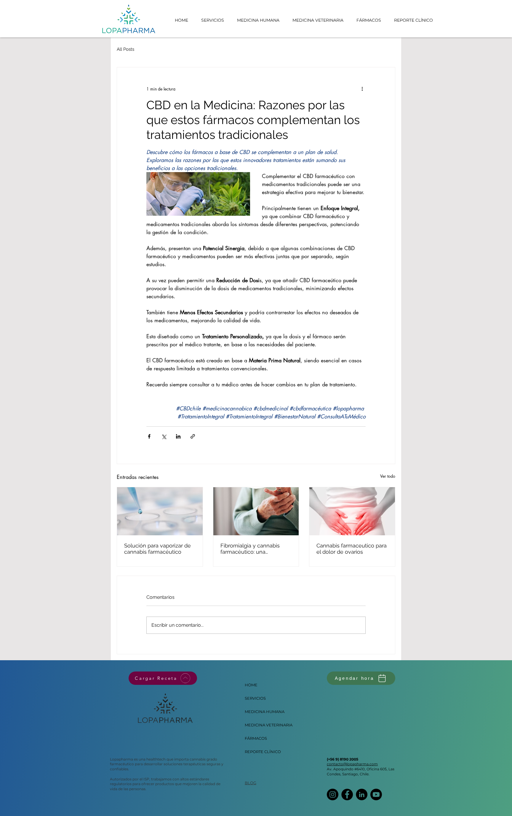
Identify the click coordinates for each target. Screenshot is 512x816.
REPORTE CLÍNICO (259, 751)
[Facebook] (347, 794)
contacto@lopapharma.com (352, 764)
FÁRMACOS (256, 738)
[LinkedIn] (361, 794)
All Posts (125, 49)
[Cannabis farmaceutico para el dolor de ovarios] (352, 511)
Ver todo (387, 476)
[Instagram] (332, 794)
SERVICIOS (255, 698)
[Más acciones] (362, 88)
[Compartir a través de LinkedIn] (178, 436)
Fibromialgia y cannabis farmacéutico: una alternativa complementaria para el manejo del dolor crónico (255, 548)
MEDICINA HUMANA (259, 711)
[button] (318, 20)
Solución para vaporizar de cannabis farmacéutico (157, 548)
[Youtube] (376, 794)
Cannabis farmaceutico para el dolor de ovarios (351, 548)
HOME (251, 684)
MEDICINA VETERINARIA (259, 725)
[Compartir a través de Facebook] (149, 436)
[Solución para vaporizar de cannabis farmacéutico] (160, 511)
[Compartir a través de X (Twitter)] (164, 436)
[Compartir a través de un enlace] (193, 436)
